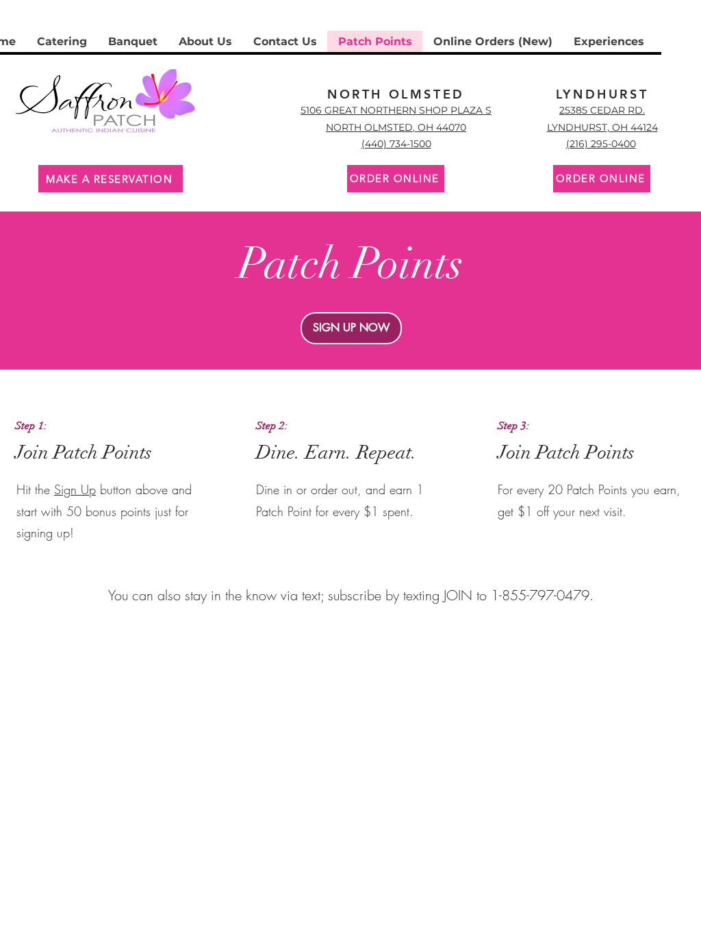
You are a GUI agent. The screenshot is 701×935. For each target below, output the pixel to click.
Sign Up (75, 489)
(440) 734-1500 (396, 144)
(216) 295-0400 (601, 144)
